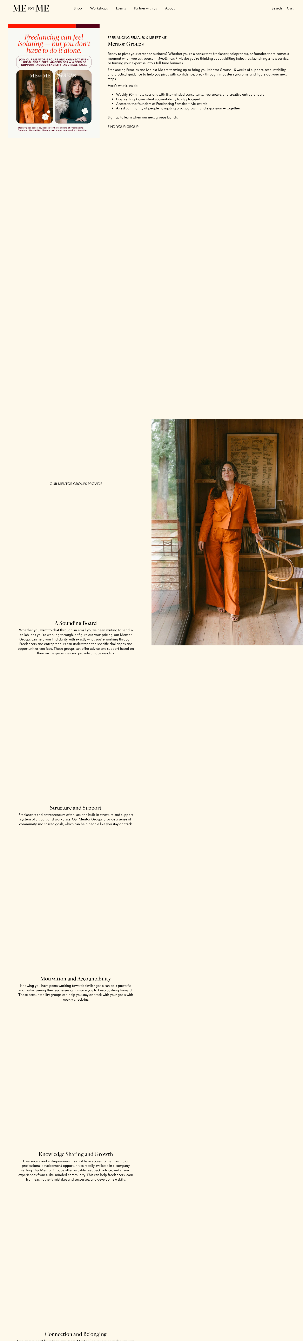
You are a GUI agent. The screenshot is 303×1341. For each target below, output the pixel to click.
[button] (78, 8)
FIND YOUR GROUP (123, 126)
